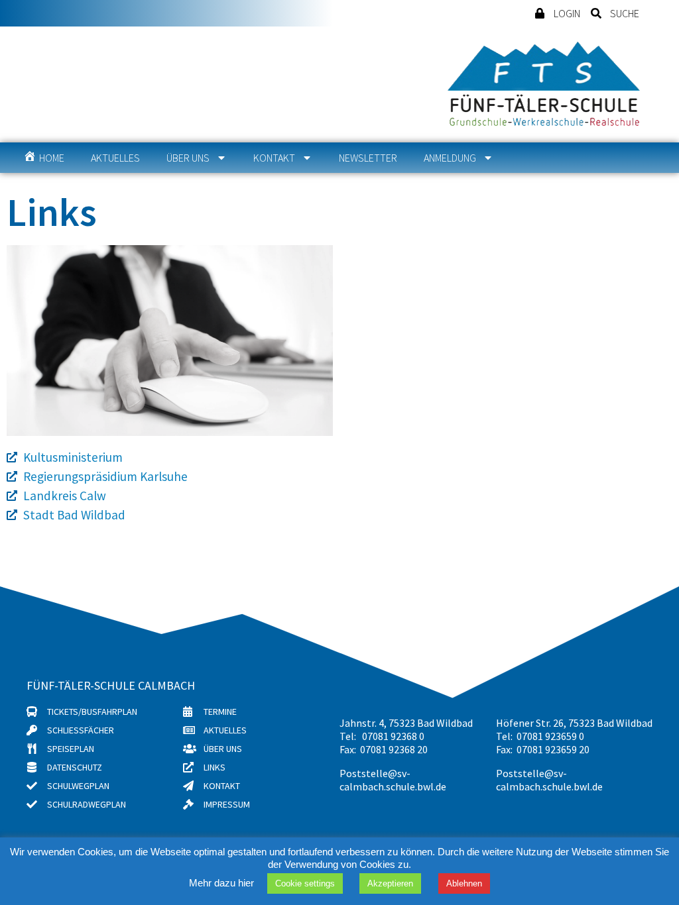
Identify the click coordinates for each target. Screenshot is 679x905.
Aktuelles (115, 157)
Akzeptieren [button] (390, 883)
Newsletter (368, 157)
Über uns (188, 157)
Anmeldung (450, 157)
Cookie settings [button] (305, 883)
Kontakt (274, 157)
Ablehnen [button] (464, 883)
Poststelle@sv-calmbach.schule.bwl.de (393, 780)
